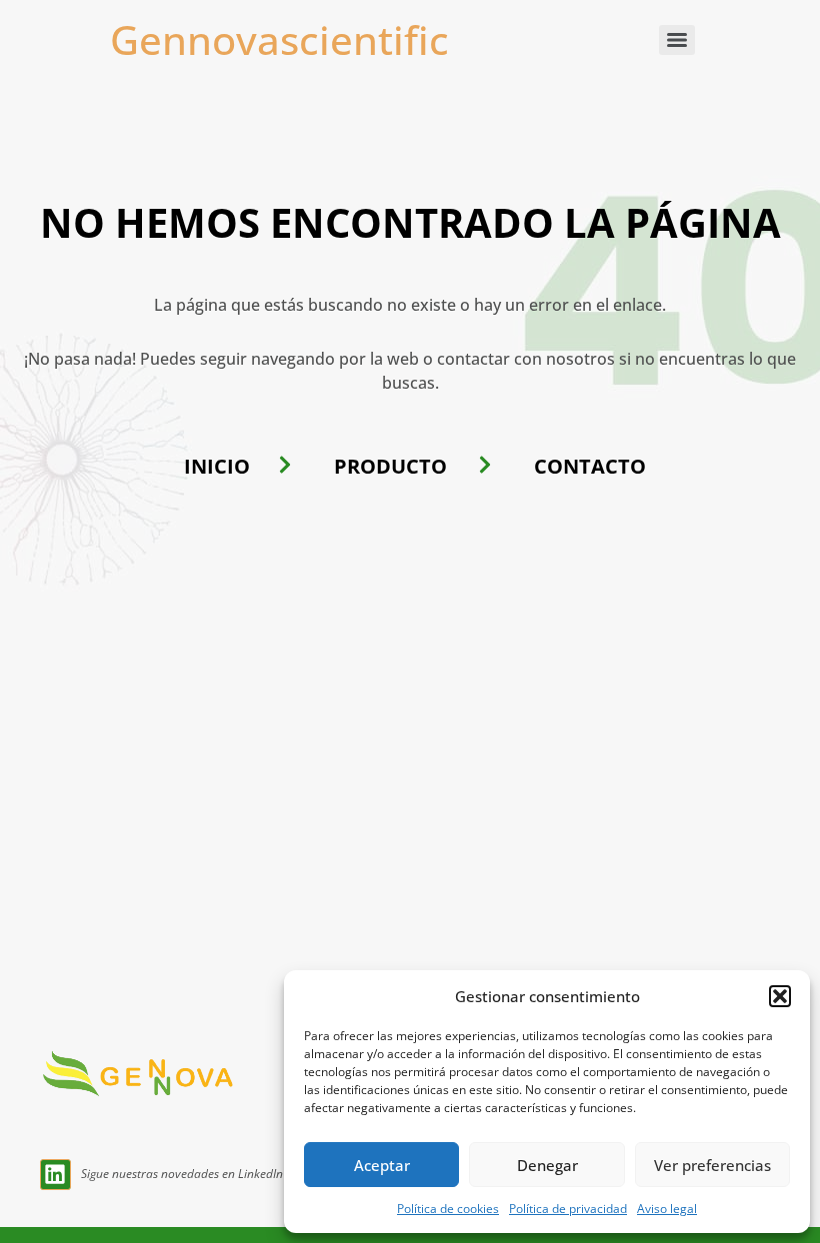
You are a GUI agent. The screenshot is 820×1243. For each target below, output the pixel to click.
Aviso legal (667, 1208)
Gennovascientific (279, 39)
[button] (780, 996)
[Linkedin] (55, 1174)
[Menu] (677, 40)
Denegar (547, 1165)
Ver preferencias (712, 1165)
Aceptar (382, 1165)
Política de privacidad (568, 1208)
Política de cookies (448, 1208)
